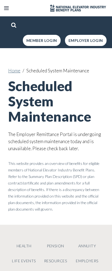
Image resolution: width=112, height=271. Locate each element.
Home (14, 70)
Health (24, 246)
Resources (55, 261)
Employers (87, 261)
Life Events (24, 261)
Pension (55, 246)
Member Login (41, 40)
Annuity (87, 246)
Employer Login (86, 40)
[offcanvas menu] (6, 8)
